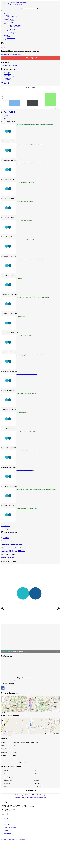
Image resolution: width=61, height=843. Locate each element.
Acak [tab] (5, 118)
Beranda (6, 13)
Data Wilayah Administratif (14, 25)
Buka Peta (3, 712)
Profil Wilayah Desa (12, 16)
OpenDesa (4, 839)
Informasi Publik (11, 38)
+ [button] (2, 698)
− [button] (2, 700)
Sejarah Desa (10, 18)
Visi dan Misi (10, 21)
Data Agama (10, 31)
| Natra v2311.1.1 (23, 839)
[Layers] (58, 698)
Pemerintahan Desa (9, 19)
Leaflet (46, 711)
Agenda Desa (7, 74)
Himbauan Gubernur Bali (11, 544)
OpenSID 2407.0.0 (13, 839)
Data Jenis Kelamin (12, 32)
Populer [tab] (6, 116)
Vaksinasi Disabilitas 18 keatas (13, 551)
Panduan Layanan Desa (10, 76)
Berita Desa (7, 72)
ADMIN (3, 65)
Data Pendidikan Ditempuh (14, 28)
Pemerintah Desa (11, 22)
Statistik (6, 83)
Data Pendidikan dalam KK (14, 26)
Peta (5, 39)
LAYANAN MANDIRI (11, 65)
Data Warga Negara (12, 33)
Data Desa (6, 23)
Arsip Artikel (9, 112)
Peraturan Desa (7, 78)
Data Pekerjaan (11, 29)
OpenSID (58, 711)
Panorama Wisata (8, 558)
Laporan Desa (7, 79)
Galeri (6, 538)
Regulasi (6, 35)
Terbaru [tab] (6, 115)
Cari (38, 8)
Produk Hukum (11, 36)
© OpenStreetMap (52, 711)
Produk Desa (7, 75)
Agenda (6, 526)
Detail (9, 735)
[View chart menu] (59, 87)
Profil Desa (6, 15)
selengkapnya (36, 676)
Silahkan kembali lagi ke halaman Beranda (11, 54)
